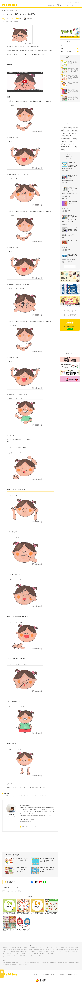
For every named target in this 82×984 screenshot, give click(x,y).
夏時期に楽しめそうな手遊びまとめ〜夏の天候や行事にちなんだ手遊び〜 (47, 869)
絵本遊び (25, 949)
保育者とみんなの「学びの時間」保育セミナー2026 (72, 177)
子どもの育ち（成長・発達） (36, 947)
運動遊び (5, 951)
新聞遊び (5, 949)
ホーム (3, 10)
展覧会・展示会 (74, 949)
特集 (4, 960)
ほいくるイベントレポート (40, 953)
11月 (69, 133)
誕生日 (62, 149)
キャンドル (73, 146)
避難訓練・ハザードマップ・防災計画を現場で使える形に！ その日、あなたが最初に (72, 217)
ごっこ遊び (10, 949)
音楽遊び (13, 951)
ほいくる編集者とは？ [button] (27, 826)
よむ (62, 48)
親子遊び (19, 953)
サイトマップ (77, 974)
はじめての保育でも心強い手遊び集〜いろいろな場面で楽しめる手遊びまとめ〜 (47, 860)
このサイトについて (37, 974)
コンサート (58, 951)
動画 (12, 891)
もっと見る (70, 266)
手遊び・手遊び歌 (13, 10)
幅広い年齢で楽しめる (11, 796)
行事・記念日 (46, 949)
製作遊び (14, 947)
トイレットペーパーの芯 (66, 141)
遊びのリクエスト (54, 974)
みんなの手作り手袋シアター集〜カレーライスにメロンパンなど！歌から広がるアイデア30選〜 (20, 870)
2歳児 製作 (75, 127)
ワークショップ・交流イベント (63, 949)
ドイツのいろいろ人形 (72, 240)
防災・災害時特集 (7, 962)
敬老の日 (74, 133)
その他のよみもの (39, 955)
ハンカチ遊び (14, 953)
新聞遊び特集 (13, 964)
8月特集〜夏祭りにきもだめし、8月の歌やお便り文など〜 (55, 962)
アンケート (47, 951)
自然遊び (19, 947)
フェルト (67, 130)
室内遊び (5, 947)
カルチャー (31, 955)
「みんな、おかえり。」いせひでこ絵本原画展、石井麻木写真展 (72, 189)
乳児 (4, 891)
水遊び (9, 951)
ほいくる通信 (50, 953)
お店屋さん (63, 144)
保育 (8, 891)
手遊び (19, 891)
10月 (67, 135)
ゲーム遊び (24, 947)
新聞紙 (74, 138)
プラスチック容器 (65, 146)
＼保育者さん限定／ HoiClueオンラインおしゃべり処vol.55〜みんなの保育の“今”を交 (72, 164)
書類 (41, 949)
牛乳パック (70, 144)
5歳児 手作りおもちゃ (66, 127)
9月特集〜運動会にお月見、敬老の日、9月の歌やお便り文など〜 (27, 962)
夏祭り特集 (25, 964)
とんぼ (62, 135)
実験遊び (23, 951)
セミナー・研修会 (60, 947)
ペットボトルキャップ (66, 138)
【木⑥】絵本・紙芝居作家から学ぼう (72, 202)
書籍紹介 (42, 951)
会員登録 (62, 974)
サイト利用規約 (68, 974)
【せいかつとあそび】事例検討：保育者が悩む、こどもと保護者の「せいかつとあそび (72, 229)
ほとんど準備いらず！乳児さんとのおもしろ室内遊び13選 (20, 859)
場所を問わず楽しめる (26, 796)
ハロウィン (63, 133)
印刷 (20, 18)
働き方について (35, 951)
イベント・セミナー (66, 51)
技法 (62, 130)
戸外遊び (9, 947)
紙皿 (76, 130)
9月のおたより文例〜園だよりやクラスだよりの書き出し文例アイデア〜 (73, 62)
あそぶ (62, 45)
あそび (7, 10)
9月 (70, 135)
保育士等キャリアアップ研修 (71, 947)
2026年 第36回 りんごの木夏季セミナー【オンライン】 (72, 255)
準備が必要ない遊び (42, 796)
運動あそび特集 (73, 962)
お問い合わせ (46, 974)
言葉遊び (18, 951)
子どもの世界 (46, 947)
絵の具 (72, 130)
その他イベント (75, 951)
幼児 (15, 891)
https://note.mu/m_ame (25, 821)
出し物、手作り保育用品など (18, 955)
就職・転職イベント (66, 951)
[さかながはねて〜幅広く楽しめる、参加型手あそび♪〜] (25, 81)
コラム (34, 949)
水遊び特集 (19, 964)
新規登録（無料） (75, 2)
